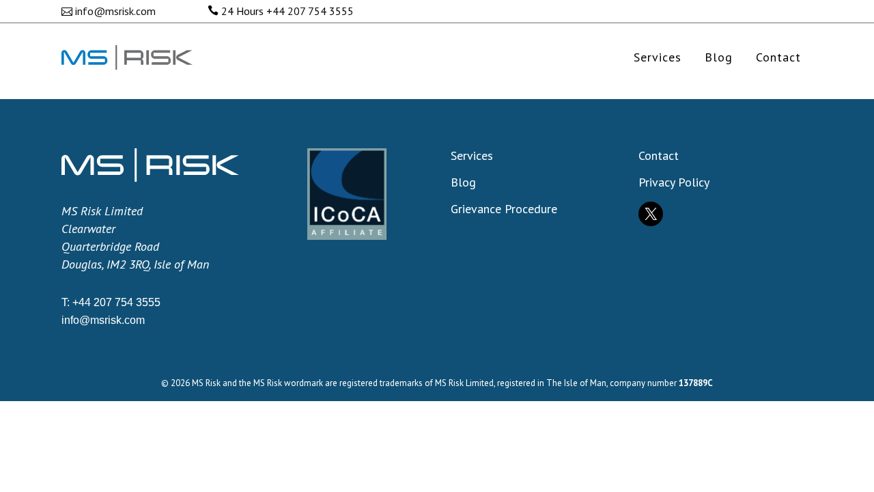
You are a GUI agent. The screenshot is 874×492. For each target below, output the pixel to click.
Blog (463, 182)
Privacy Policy (673, 182)
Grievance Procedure (504, 209)
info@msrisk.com (115, 11)
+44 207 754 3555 (310, 11)
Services (472, 155)
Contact (658, 155)
